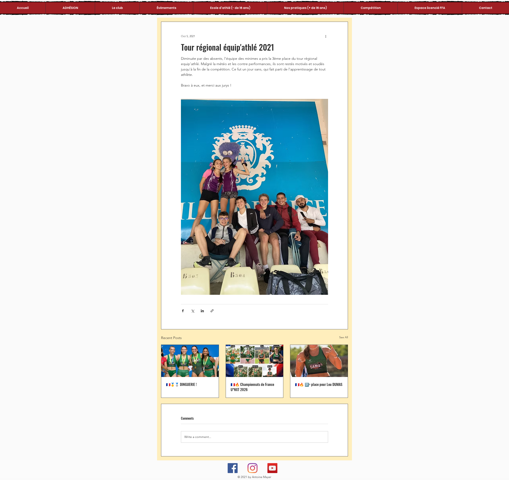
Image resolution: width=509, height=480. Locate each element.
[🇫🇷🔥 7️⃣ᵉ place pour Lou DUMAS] (319, 361)
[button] (117, 8)
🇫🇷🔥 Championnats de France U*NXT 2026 (252, 387)
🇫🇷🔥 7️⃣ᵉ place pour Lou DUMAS (318, 384)
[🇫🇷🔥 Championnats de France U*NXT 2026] (254, 361)
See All (343, 337)
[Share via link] (212, 311)
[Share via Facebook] (183, 311)
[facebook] (233, 468)
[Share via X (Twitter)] (192, 311)
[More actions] (325, 36)
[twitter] (252, 468)
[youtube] (272, 468)
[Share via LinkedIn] (202, 311)
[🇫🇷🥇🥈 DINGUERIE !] (190, 361)
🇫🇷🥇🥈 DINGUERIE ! (181, 384)
